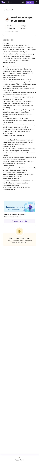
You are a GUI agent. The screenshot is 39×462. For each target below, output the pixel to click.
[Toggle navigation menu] (37, 2)
